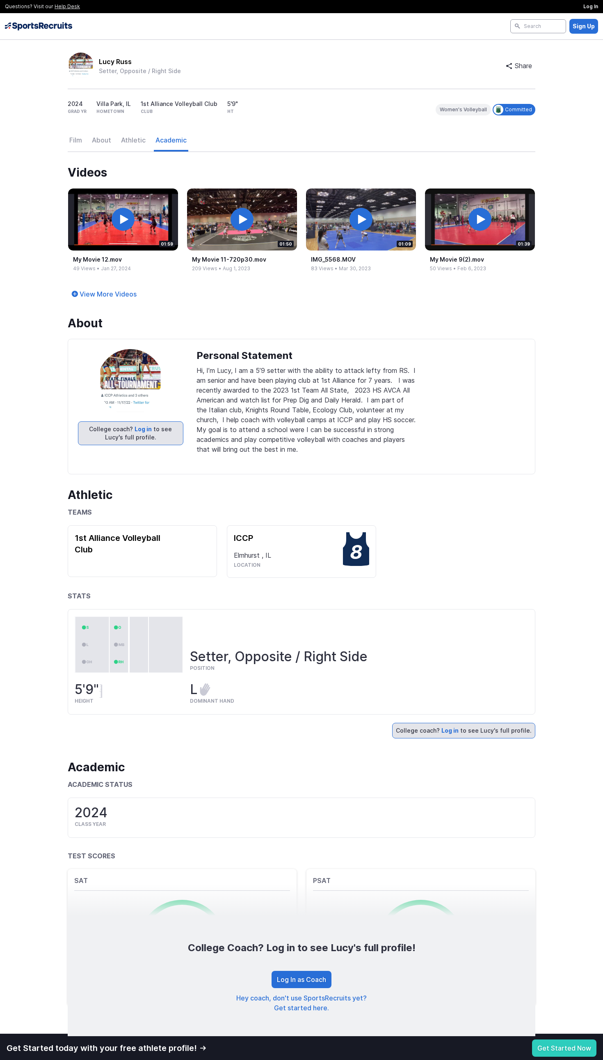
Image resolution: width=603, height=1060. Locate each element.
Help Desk (67, 6)
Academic (171, 140)
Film (75, 140)
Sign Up (584, 26)
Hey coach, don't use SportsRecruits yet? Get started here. (301, 1003)
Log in (143, 428)
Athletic (133, 140)
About (101, 140)
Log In (590, 6)
